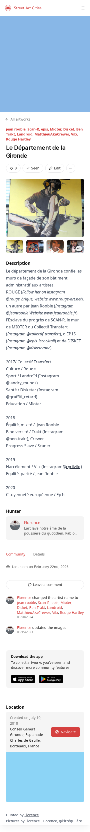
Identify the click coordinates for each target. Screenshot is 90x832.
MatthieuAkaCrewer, (52, 134)
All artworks (20, 119)
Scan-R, (34, 129)
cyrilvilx (73, 466)
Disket (22, 607)
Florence (32, 522)
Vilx (55, 612)
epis (55, 602)
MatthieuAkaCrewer (33, 612)
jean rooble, (17, 129)
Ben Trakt (37, 607)
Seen (35, 168)
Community (15, 554)
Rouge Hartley (18, 139)
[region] (45, 64)
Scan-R (44, 602)
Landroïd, (25, 134)
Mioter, (56, 129)
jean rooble (26, 602)
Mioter (66, 602)
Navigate (68, 731)
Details (39, 554)
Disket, (69, 129)
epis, (45, 129)
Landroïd (54, 607)
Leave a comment (47, 584)
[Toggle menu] (83, 8)
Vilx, (74, 134)
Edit (57, 168)
